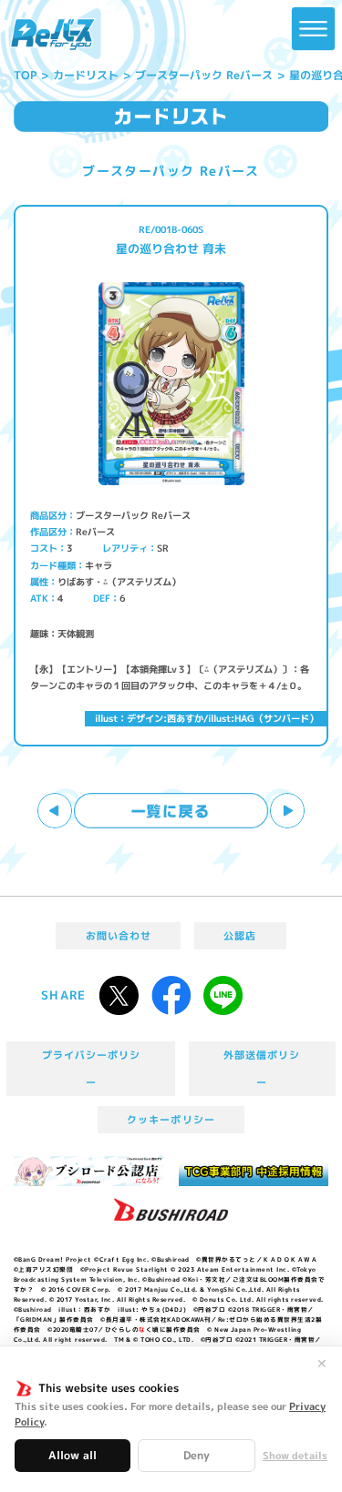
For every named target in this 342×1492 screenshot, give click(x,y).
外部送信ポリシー (261, 1069)
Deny (196, 1455)
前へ (55, 810)
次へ (288, 810)
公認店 (239, 935)
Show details (295, 1456)
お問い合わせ (118, 935)
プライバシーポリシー (91, 1069)
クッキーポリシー (170, 1119)
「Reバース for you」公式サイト (53, 34)
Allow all (72, 1455)
